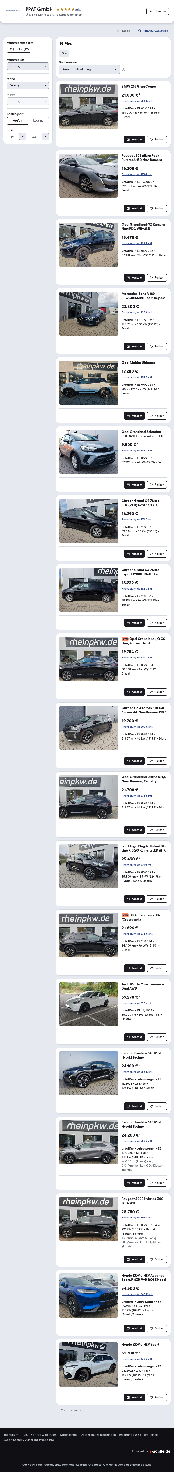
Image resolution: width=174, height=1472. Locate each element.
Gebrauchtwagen (56, 1464)
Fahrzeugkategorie (20, 43)
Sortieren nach (69, 62)
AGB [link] (25, 1435)
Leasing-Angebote (88, 1464)
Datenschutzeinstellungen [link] (98, 1435)
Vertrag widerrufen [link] (44, 1435)
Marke (11, 79)
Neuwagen (35, 1464)
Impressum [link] (10, 1435)
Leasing (38, 120)
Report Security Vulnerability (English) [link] (28, 1440)
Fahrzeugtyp (15, 60)
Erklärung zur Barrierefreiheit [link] (138, 1435)
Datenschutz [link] (68, 1435)
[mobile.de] (160, 1451)
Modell (12, 95)
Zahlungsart (15, 114)
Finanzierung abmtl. (137, 100)
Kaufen (17, 120)
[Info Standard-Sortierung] (123, 69)
